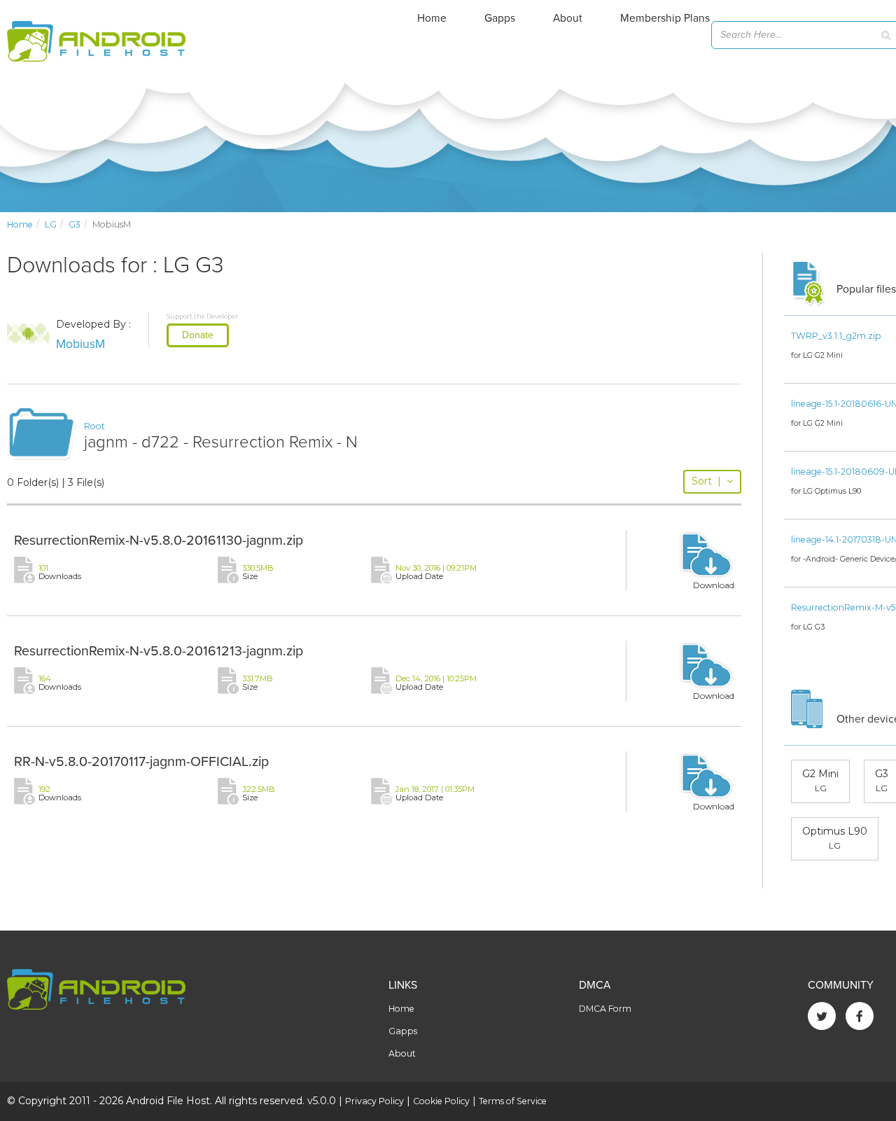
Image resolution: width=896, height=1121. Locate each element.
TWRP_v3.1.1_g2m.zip (836, 335)
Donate (198, 335)
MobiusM (80, 344)
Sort (706, 481)
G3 (74, 224)
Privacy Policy (374, 1101)
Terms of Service (513, 1101)
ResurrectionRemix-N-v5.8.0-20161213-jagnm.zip (158, 651)
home (20, 224)
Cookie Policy (441, 1101)
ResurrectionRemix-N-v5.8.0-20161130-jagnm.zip (158, 540)
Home (432, 18)
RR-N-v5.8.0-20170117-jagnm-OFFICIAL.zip (141, 761)
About (567, 18)
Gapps (499, 18)
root (94, 426)
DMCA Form (605, 1008)
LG (51, 224)
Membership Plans (665, 18)
